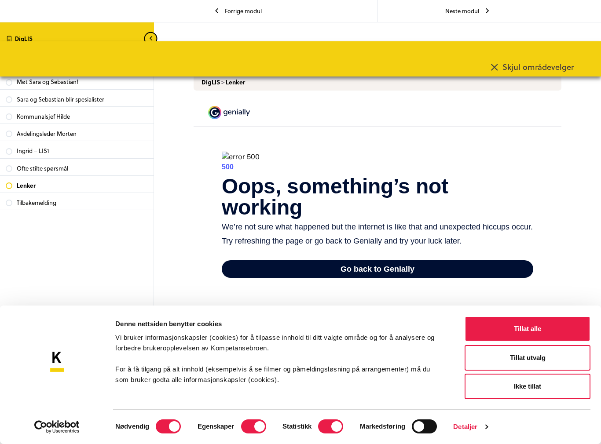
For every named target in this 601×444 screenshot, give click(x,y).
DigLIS (24, 38)
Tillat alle (527, 328)
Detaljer (465, 426)
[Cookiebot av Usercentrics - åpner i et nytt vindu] (56, 426)
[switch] (253, 426)
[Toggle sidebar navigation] (151, 38)
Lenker (235, 82)
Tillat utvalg (528, 357)
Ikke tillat (527, 386)
